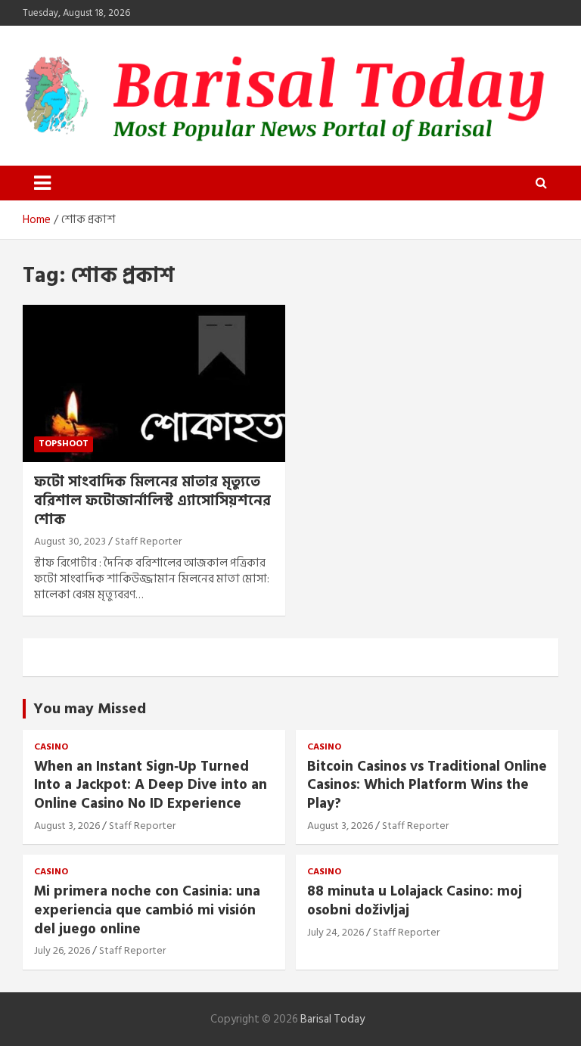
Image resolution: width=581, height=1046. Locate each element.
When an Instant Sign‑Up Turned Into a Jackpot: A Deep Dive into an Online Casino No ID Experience (150, 785)
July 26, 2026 (62, 950)
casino (51, 747)
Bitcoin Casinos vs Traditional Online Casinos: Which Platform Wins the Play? (427, 785)
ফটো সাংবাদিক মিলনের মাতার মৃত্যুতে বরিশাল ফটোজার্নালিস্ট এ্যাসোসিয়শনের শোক (152, 500)
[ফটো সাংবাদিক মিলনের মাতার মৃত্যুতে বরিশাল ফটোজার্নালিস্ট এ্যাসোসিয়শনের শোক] (154, 383)
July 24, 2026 (335, 932)
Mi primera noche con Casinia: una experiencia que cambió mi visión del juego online (147, 910)
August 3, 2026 (67, 825)
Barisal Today (332, 1019)
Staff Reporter (148, 541)
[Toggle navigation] (42, 183)
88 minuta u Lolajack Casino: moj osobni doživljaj (414, 901)
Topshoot (64, 443)
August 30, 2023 (70, 541)
